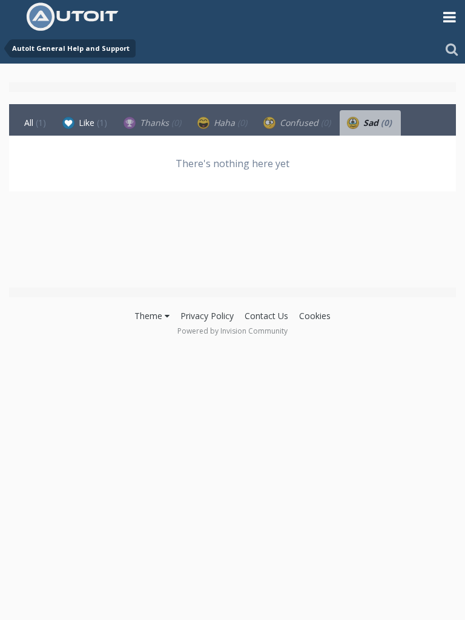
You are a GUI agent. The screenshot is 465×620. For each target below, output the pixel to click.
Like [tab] (91, 122)
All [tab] (35, 122)
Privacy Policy (207, 316)
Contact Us (266, 316)
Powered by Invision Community (232, 331)
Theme (149, 316)
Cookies (315, 316)
